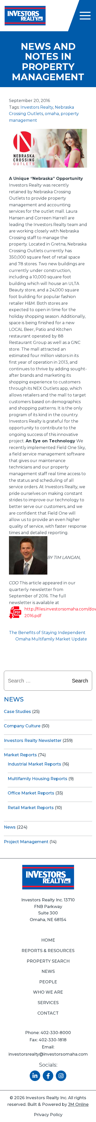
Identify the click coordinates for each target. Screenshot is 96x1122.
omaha (52, 113)
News (10, 827)
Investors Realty (36, 107)
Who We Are (48, 992)
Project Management (26, 841)
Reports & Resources (48, 950)
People (48, 982)
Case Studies (17, 711)
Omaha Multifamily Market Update (51, 639)
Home (48, 940)
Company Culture (22, 725)
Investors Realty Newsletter (32, 740)
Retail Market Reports (31, 807)
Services (48, 1002)
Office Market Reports (31, 793)
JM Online (78, 1104)
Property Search (48, 961)
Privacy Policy (48, 1114)
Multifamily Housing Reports (37, 778)
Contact (48, 1013)
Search (80, 681)
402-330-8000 (55, 1032)
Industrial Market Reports (34, 764)
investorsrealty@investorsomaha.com (48, 1054)
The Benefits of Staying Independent (47, 632)
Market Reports (20, 754)
